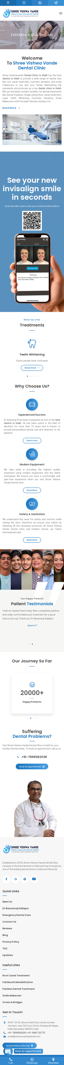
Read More (9, 108)
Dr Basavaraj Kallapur (15, 908)
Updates (7, 955)
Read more (32, 440)
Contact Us (9, 921)
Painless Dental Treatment (18, 989)
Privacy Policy (10, 941)
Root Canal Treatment (16, 975)
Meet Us (7, 901)
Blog (5, 935)
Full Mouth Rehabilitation (17, 982)
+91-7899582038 (34, 757)
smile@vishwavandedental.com (24, 1036)
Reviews (7, 928)
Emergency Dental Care (16, 915)
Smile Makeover (11, 995)
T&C (5, 948)
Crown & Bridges (12, 1002)
